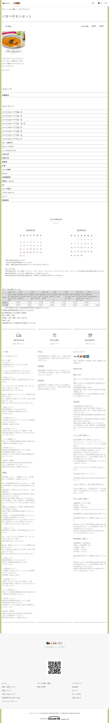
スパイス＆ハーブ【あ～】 (12, 112)
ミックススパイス (9, 150)
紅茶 (4, 165)
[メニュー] (106, 3)
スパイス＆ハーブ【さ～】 (12, 119)
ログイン (75, 690)
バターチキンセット (24, 9)
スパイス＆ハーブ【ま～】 (12, 131)
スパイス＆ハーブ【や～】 (12, 135)
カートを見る (76, 694)
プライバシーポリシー (9, 701)
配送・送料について (9, 687)
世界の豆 (5, 158)
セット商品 (12, 9)
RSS (38, 687)
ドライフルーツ (8, 192)
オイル (4, 173)
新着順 (101, 26)
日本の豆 (5, 154)
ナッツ (4, 196)
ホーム (4, 9)
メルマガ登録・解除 (43, 683)
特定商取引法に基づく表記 (11, 698)
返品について (6, 690)
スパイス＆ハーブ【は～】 (12, 127)
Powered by (43, 718)
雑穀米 (4, 162)
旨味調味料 (6, 177)
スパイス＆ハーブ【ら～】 (12, 139)
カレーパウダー (8, 146)
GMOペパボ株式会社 (62, 713)
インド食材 (6, 169)
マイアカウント (77, 683)
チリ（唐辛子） (8, 142)
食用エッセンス (8, 181)
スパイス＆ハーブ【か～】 (12, 116)
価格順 (94, 26)
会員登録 (75, 687)
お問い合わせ (76, 698)
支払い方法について (9, 694)
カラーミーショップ (35, 713)
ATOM (43, 687)
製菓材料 (5, 200)
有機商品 (5, 95)
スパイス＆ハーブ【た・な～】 (14, 123)
